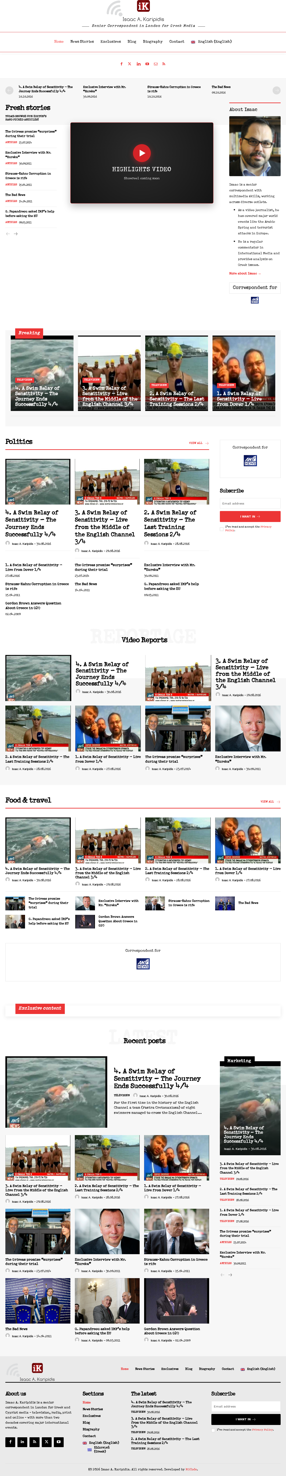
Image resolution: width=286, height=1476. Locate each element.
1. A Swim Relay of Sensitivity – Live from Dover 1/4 (33, 567)
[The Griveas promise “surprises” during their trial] (178, 728)
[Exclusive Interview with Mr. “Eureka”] (248, 728)
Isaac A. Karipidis (22, 543)
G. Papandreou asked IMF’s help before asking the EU (29, 214)
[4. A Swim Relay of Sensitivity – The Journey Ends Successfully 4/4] (42, 373)
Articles (11, 142)
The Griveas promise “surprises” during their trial (31, 134)
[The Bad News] (225, 903)
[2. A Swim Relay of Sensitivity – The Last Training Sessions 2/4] (176, 373)
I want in (247, 516)
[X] (47, 1442)
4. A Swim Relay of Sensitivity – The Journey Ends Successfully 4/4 (45, 89)
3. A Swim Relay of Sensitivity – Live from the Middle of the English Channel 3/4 (105, 527)
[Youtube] (59, 1442)
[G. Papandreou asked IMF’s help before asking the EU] (15, 922)
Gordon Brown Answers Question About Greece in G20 (33, 606)
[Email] (156, 64)
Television (24, 380)
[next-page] (277, 90)
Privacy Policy (262, 1430)
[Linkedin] (22, 1442)
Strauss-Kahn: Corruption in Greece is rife (173, 89)
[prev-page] (9, 90)
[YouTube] (147, 64)
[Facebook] (121, 64)
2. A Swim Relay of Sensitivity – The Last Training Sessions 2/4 (170, 524)
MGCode (191, 1469)
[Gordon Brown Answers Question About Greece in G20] (85, 922)
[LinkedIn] (139, 64)
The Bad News (221, 87)
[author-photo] (8, 543)
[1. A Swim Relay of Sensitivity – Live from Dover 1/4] (243, 373)
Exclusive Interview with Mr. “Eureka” (104, 89)
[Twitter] (129, 64)
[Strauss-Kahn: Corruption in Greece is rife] (155, 903)
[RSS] (163, 64)
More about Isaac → (245, 273)
